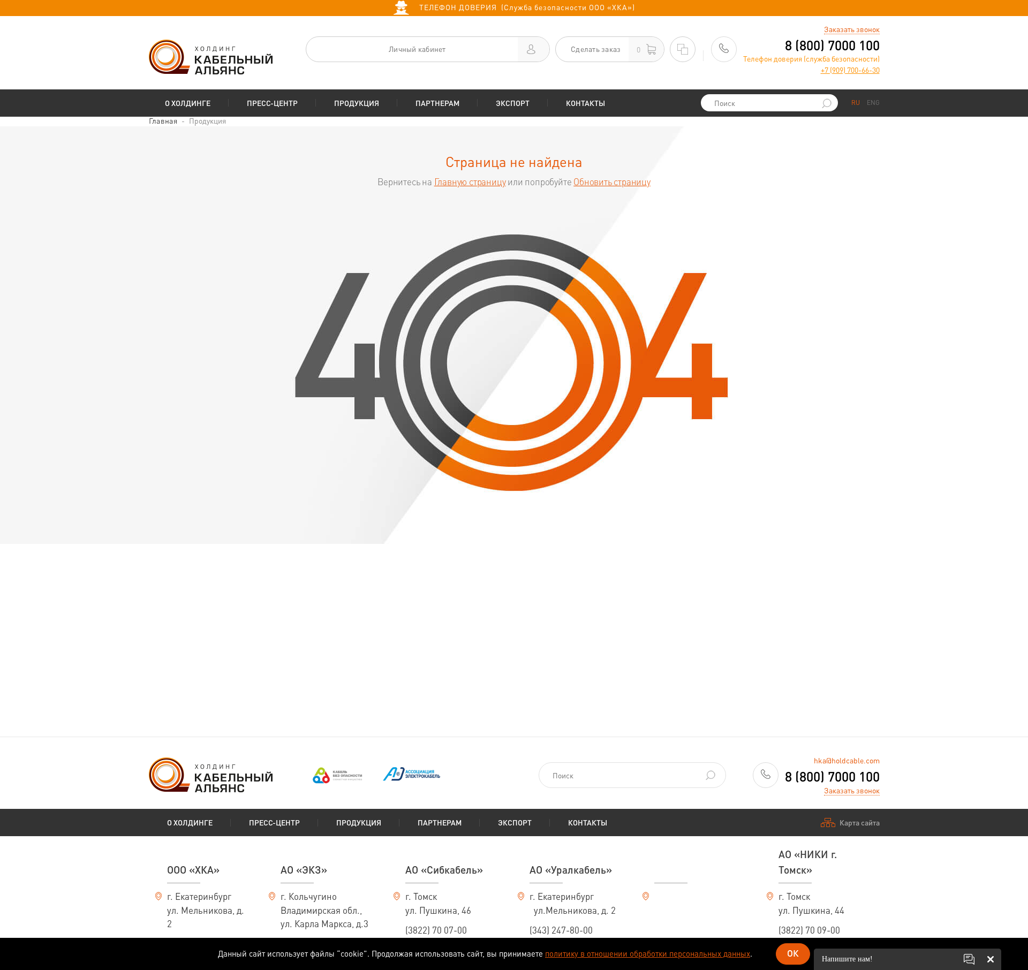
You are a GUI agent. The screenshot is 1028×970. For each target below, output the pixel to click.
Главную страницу (470, 181)
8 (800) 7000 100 (832, 45)
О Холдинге (187, 103)
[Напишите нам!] (969, 959)
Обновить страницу (612, 181)
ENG (873, 102)
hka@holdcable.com (847, 760)
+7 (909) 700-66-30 (850, 69)
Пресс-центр (272, 103)
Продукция (356, 103)
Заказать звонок (852, 29)
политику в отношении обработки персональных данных (647, 953)
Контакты (585, 103)
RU (855, 102)
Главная (163, 120)
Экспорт (513, 103)
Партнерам (437, 103)
